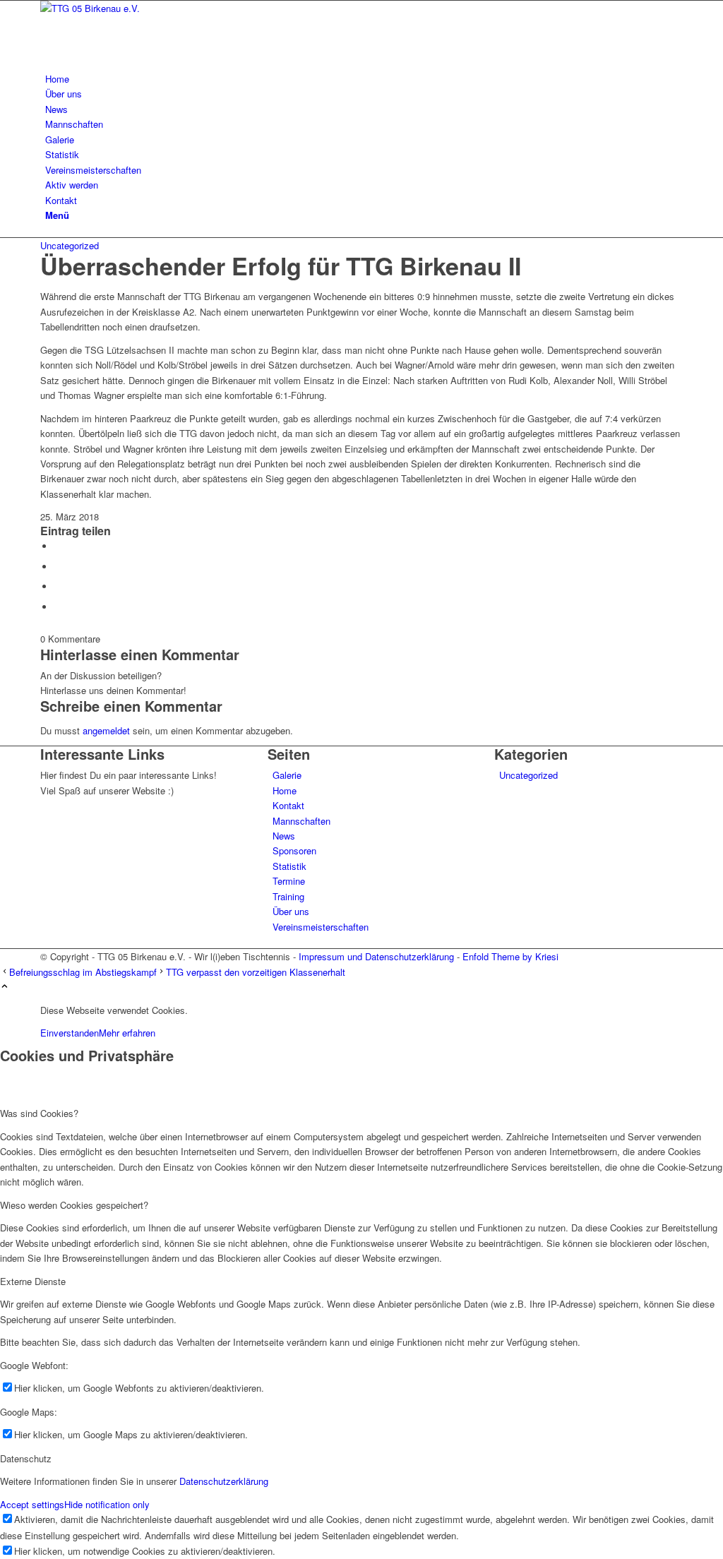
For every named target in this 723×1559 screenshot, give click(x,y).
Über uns (291, 911)
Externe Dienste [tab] (33, 1281)
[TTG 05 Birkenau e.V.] (146, 8)
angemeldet (106, 730)
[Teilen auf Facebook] (57, 546)
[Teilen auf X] (57, 566)
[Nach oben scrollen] (4, 986)
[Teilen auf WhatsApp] (57, 586)
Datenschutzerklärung (223, 1481)
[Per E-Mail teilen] (57, 607)
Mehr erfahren (127, 1032)
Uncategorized (69, 245)
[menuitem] (364, 78)
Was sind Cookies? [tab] (39, 1113)
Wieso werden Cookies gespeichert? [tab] (74, 1205)
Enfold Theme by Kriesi (510, 956)
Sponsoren (294, 850)
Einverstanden (69, 1032)
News (284, 835)
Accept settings (32, 1504)
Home (285, 790)
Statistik (289, 866)
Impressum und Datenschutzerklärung (376, 956)
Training (288, 896)
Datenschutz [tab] (26, 1458)
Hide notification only (107, 1504)
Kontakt (288, 805)
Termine (289, 881)
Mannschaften (301, 821)
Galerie (287, 775)
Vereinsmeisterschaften (321, 926)
